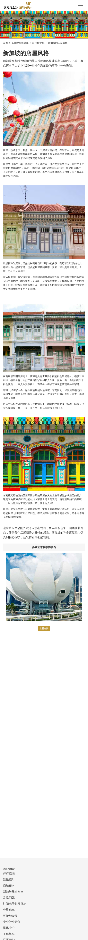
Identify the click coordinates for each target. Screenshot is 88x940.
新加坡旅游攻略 (20, 43)
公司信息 (9, 909)
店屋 (5, 150)
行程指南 (9, 873)
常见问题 (9, 897)
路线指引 (9, 879)
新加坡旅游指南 (13, 891)
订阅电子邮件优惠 (14, 903)
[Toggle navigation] (81, 5)
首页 (5, 43)
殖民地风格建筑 (47, 61)
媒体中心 (9, 927)
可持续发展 (10, 915)
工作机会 (9, 933)
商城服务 (9, 885)
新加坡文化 (38, 43)
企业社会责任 (12, 921)
